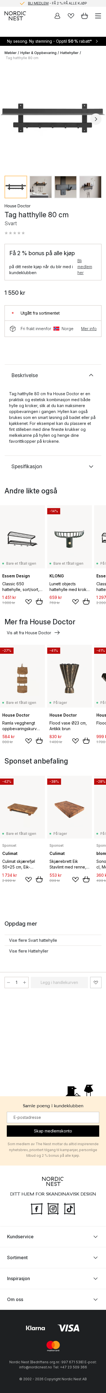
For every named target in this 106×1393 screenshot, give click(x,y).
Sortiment (17, 1257)
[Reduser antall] (8, 982)
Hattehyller (69, 53)
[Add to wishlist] (28, 601)
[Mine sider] (57, 16)
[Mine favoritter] (71, 16)
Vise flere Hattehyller (28, 951)
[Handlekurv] (84, 16)
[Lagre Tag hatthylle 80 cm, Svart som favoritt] (95, 982)
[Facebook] (37, 1207)
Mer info (89, 328)
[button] (15, 233)
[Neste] (95, 119)
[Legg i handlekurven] (39, 601)
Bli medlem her (84, 266)
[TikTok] (69, 1207)
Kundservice (20, 1236)
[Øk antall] (25, 982)
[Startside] (15, 15)
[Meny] (98, 16)
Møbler (11, 53)
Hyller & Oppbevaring (38, 53)
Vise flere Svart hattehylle (33, 940)
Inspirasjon (18, 1278)
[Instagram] (53, 1207)
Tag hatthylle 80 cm (22, 58)
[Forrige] (10, 119)
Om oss (15, 1299)
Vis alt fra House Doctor (29, 632)
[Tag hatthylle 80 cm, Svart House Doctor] (53, 118)
